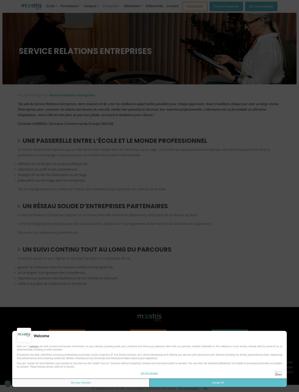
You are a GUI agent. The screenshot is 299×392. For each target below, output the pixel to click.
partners (33, 346)
